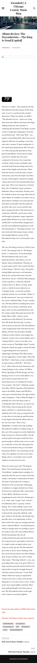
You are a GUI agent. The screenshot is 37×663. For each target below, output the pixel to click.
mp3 (17, 626)
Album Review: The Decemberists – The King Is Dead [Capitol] (17, 37)
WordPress (23, 659)
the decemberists (16, 629)
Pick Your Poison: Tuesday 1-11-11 (21, 652)
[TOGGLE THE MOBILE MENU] (3, 8)
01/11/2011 (16, 47)
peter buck (25, 626)
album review (8, 623)
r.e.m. (5, 629)
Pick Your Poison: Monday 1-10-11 (15, 642)
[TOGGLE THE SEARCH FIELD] (34, 8)
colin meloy (20, 623)
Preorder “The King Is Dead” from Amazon (18, 618)
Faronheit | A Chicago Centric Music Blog (18, 8)
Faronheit (6, 47)
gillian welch (8, 626)
